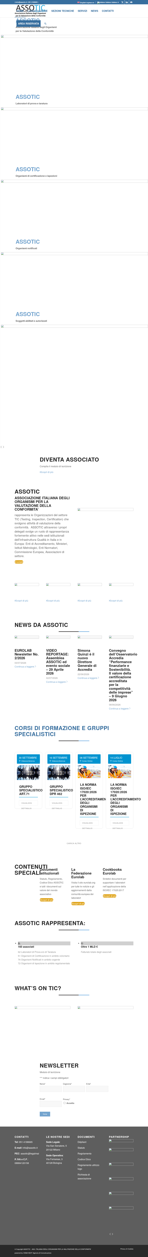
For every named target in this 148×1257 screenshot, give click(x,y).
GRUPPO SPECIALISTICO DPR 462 (61, 790)
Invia (45, 1114)
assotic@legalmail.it (31, 1153)
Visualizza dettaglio (26, 804)
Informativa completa (73, 1107)
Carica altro (74, 843)
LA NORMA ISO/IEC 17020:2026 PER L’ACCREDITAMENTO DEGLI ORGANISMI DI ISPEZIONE (95, 799)
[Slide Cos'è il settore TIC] (42, 1008)
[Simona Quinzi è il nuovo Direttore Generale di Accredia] (90, 637)
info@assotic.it (30, 1147)
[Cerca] (45, 23)
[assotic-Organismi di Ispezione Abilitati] (121, 585)
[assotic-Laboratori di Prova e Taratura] (27, 585)
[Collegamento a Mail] (131, 2)
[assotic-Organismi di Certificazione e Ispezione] (58, 585)
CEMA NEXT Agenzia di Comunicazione (37, 1253)
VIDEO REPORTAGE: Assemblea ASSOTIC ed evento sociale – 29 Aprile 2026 (58, 662)
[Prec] (1, 447)
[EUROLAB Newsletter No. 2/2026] (27, 637)
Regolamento (84, 1153)
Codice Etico (84, 1159)
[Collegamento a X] (122, 2)
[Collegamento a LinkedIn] (127, 2)
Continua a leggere (24, 666)
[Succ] (3, 447)
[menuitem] (20, 10)
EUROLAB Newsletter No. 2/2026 (27, 654)
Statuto (81, 1147)
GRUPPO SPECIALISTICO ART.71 (30, 790)
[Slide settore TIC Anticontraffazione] (105, 1008)
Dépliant (82, 1142)
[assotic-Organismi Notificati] (90, 585)
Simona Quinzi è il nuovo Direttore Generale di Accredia (87, 660)
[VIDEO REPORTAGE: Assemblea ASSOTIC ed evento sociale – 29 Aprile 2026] (58, 637)
